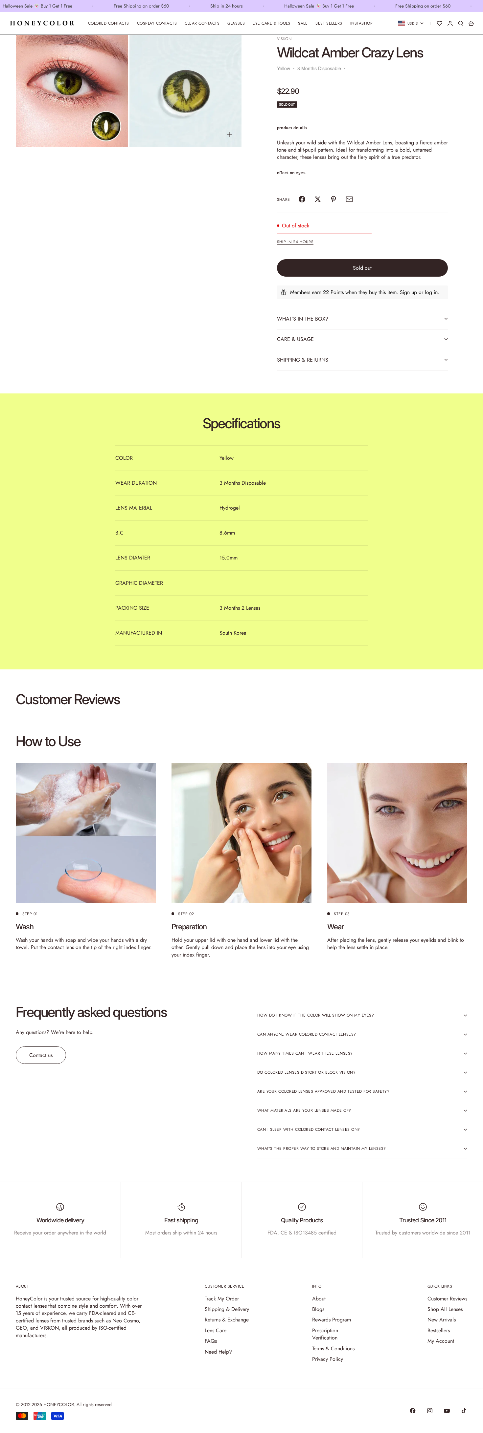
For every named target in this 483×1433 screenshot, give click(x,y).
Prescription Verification (325, 1334)
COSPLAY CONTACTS (157, 23)
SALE (303, 23)
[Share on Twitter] (318, 199)
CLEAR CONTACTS (202, 23)
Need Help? (218, 1352)
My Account (440, 1341)
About (319, 1298)
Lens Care (215, 1330)
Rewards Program (331, 1319)
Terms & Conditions (333, 1348)
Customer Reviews (447, 1298)
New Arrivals (441, 1319)
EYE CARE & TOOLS (271, 23)
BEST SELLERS (328, 23)
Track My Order (222, 1298)
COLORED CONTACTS (108, 23)
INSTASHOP (361, 23)
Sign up (408, 292)
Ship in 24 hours (295, 242)
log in (431, 292)
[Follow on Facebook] (412, 1410)
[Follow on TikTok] (464, 1410)
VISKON (284, 39)
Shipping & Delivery (227, 1309)
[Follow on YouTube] (447, 1410)
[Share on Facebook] (302, 199)
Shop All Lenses (445, 1309)
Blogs (318, 1309)
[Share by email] (349, 199)
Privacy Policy (327, 1359)
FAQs (211, 1341)
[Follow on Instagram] (429, 1410)
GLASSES (236, 23)
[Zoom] (115, 134)
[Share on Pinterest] (333, 199)
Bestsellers (438, 1330)
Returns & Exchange (227, 1319)
